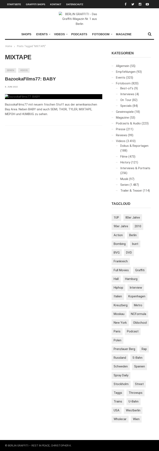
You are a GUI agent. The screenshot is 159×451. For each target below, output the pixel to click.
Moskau (119, 314)
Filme (124, 156)
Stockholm (121, 384)
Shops (26, 34)
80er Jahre (132, 217)
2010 (138, 226)
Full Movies (121, 270)
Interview (136, 287)
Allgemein (122, 66)
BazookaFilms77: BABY (30, 78)
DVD (129, 252)
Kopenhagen (136, 296)
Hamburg (131, 279)
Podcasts (79, 34)
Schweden (121, 366)
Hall (116, 279)
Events (42, 34)
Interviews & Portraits (135, 168)
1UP (116, 217)
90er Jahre (121, 226)
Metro (138, 305)
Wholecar (120, 419)
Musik (124, 179)
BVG (117, 252)
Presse (120, 129)
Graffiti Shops (35, 4)
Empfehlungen (126, 72)
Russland (120, 358)
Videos (59, 34)
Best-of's (126, 88)
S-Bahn (137, 358)
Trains (118, 401)
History (125, 162)
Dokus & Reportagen (134, 146)
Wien (136, 419)
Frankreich (121, 261)
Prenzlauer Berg (124, 349)
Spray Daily (121, 375)
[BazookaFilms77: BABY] (22, 96)
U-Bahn (134, 401)
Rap (144, 349)
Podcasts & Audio (128, 123)
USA (116, 410)
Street (139, 384)
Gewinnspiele (125, 112)
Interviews (127, 94)
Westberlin (133, 410)
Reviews (121, 135)
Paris (117, 331)
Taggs (118, 393)
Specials (126, 106)
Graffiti (140, 270)
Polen (117, 340)
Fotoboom (101, 34)
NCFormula (138, 314)
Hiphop (118, 287)
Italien (118, 296)
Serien (10, 70)
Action (118, 235)
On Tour (125, 100)
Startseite (14, 4)
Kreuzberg (121, 305)
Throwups (135, 393)
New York (120, 323)
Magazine (123, 34)
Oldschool (140, 323)
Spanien (139, 366)
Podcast (133, 331)
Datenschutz (74, 4)
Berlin (133, 235)
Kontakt (55, 4)
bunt (135, 244)
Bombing (120, 244)
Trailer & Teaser (131, 190)
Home (8, 46)
